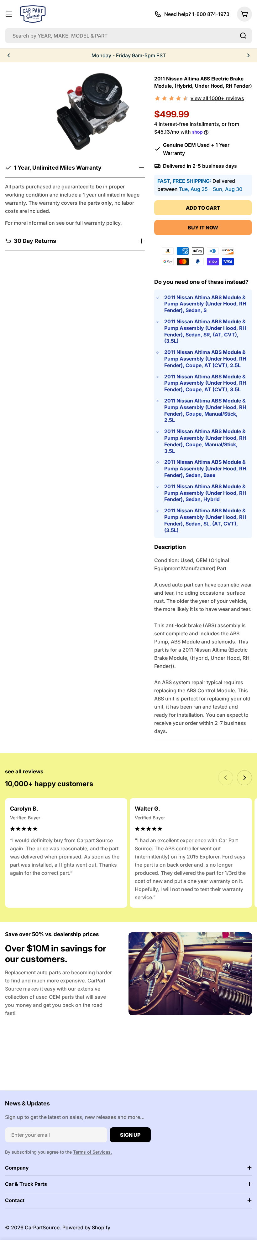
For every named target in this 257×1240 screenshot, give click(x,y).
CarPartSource (42, 1227)
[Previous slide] (225, 777)
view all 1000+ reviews (217, 98)
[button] (9, 55)
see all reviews (24, 771)
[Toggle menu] (9, 14)
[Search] (243, 35)
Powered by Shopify (86, 1227)
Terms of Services (92, 1152)
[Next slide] (244, 777)
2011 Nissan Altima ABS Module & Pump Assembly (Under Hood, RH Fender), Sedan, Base (205, 468)
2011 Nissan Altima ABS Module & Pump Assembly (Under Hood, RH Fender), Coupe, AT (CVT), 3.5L (205, 383)
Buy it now (203, 227)
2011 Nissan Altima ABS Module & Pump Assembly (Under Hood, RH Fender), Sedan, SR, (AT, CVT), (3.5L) (205, 331)
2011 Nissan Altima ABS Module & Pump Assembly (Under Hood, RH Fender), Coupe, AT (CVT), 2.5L (205, 358)
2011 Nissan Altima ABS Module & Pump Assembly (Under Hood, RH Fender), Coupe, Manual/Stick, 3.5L (205, 441)
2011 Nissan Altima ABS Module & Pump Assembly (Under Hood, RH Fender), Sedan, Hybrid (205, 493)
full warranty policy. (98, 223)
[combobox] (128, 35)
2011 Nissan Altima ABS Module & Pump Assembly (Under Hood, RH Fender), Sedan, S (205, 304)
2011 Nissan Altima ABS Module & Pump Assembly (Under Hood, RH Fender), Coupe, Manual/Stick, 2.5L (205, 410)
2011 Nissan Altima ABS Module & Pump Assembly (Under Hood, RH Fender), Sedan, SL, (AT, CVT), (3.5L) (205, 520)
